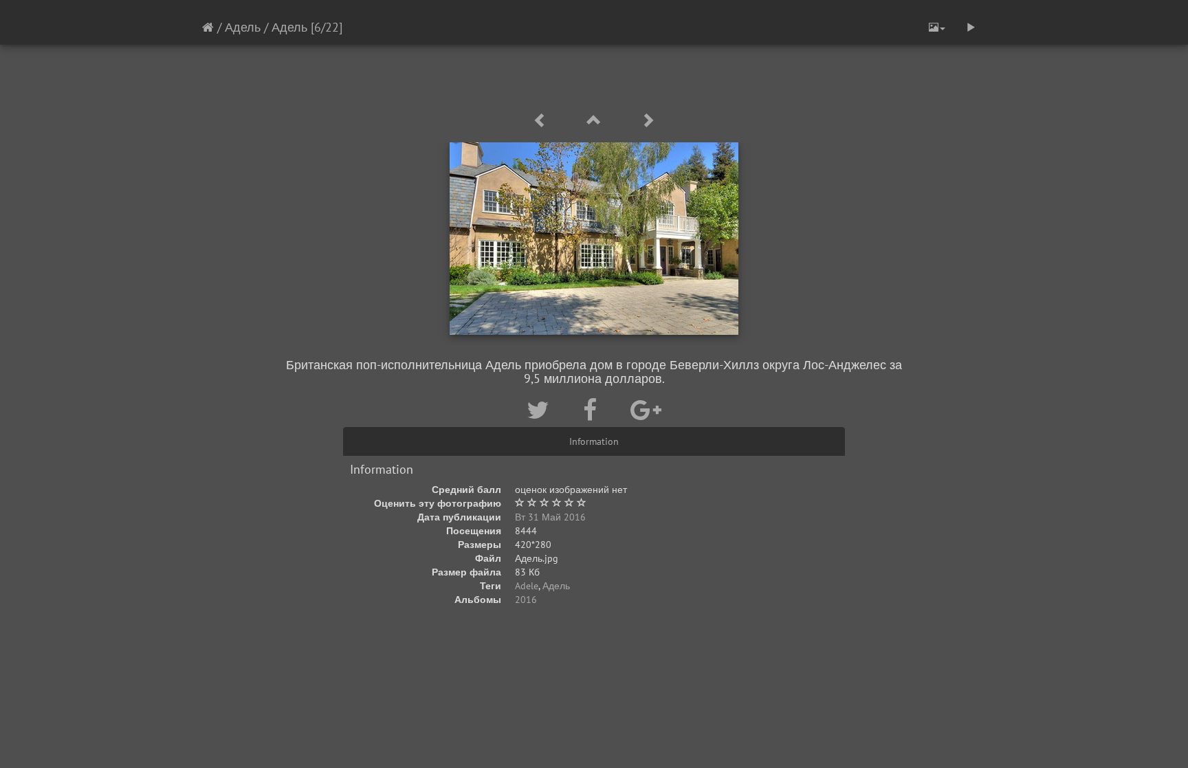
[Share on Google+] (646, 410)
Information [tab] (594, 441)
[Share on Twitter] (541, 410)
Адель (243, 27)
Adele (526, 586)
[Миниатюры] (596, 121)
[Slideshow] (971, 27)
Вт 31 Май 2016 (550, 517)
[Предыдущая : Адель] (542, 121)
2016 (526, 599)
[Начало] (208, 27)
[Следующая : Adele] (647, 121)
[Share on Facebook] (593, 410)
